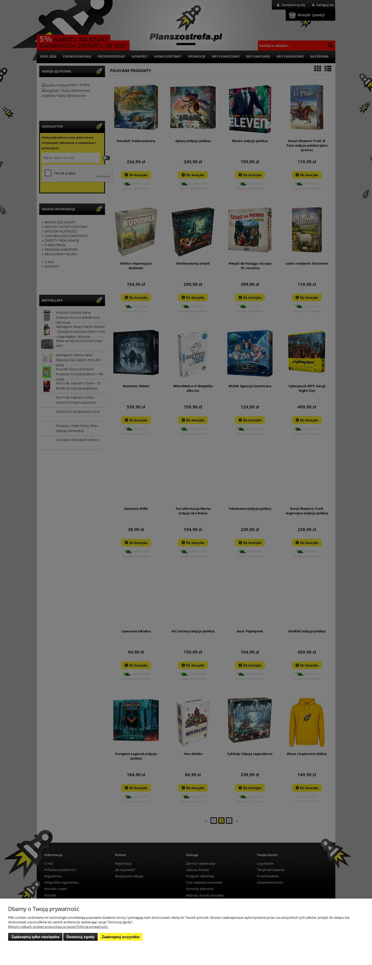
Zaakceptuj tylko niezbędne (35, 937)
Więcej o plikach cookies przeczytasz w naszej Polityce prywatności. (58, 926)
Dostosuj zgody (80, 937)
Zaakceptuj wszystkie (120, 937)
